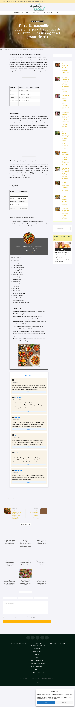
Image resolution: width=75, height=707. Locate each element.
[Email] (4, 70)
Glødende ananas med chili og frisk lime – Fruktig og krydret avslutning (65, 213)
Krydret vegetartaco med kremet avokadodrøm (41, 562)
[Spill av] (56, 250)
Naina (37, 41)
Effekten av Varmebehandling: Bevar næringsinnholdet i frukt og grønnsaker (30, 223)
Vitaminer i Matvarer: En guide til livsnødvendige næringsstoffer (27, 225)
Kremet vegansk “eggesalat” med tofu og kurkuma (41, 542)
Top (38, 682)
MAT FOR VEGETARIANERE (37, 21)
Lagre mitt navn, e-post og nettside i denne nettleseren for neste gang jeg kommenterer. (23, 617)
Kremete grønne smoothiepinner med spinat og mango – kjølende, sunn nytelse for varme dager (65, 140)
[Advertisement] (29, 143)
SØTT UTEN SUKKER (38, 672)
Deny (64, 703)
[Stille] (67, 250)
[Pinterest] (4, 66)
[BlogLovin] (47, 638)
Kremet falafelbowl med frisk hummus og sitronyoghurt (25, 562)
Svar (28, 392)
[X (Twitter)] (33, 638)
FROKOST (37, 648)
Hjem (1, 49)
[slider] (62, 249)
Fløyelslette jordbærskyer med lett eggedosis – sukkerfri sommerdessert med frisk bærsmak (29, 1)
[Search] (60, 13)
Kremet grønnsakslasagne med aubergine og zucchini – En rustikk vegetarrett (25, 543)
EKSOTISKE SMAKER (37, 660)
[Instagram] (37, 638)
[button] (72, 691)
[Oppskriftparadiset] (37, 7)
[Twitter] (4, 62)
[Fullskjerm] (69, 250)
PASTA (37, 654)
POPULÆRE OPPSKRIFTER (37, 645)
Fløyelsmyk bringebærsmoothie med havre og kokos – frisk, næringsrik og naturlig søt (65, 102)
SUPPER (37, 657)
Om (57, 12)
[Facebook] (4, 59)
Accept (46, 703)
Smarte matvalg (48, 12)
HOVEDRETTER (37, 651)
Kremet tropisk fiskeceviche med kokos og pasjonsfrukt (65, 187)
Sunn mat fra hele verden (21, 12)
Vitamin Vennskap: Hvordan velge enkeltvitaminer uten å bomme (27, 221)
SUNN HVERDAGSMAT (37, 666)
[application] (63, 246)
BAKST (37, 669)
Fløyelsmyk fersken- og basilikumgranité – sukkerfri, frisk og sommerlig (65, 173)
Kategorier (35, 12)
